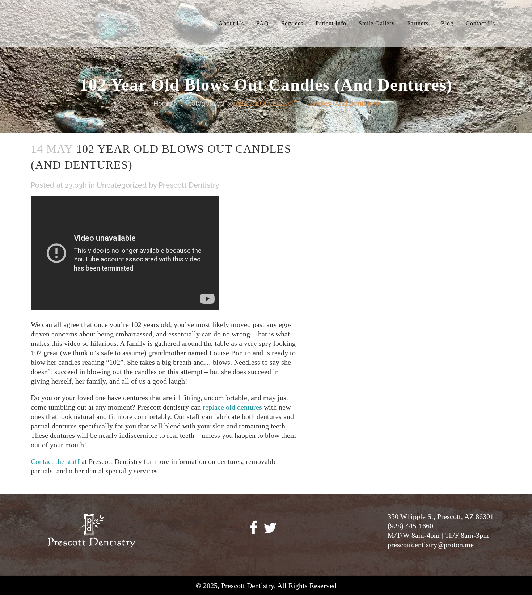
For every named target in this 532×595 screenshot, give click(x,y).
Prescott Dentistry (189, 185)
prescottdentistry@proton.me (431, 545)
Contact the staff (55, 461)
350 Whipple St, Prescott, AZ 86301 (441, 516)
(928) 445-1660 (410, 526)
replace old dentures (232, 407)
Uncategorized (201, 103)
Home (162, 103)
